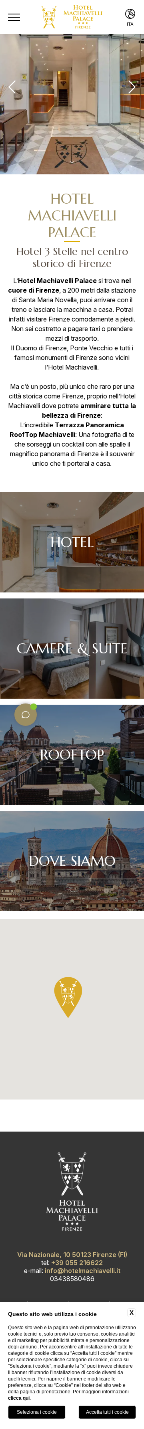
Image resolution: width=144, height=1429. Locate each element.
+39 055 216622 (77, 1263)
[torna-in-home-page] (72, 17)
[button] (68, 997)
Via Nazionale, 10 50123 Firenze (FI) (72, 1255)
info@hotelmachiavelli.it (82, 1271)
